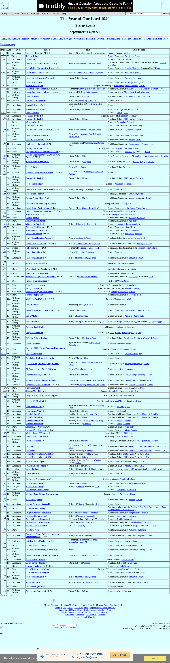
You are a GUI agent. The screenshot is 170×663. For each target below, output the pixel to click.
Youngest (88, 607)
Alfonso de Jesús (41, 380)
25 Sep (4, 250)
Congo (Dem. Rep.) (90, 208)
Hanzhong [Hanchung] (85, 555)
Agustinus (32, 530)
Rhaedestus (88, 109)
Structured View (105, 610)
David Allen (34, 82)
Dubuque (94, 445)
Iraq (133, 327)
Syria (138, 332)
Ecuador (88, 535)
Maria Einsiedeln (131, 92)
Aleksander (36, 230)
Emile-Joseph (35, 144)
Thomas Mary (36, 391)
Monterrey (80, 380)
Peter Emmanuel (36, 285)
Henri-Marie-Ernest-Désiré (40, 189)
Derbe (85, 198)
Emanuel (33, 566)
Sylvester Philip (45, 348)
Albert (32, 344)
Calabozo (90, 519)
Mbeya (120, 591)
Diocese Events (113, 39)
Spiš (123, 560)
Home (47, 605)
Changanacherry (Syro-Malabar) (120, 569)
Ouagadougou (90, 143)
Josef (34, 184)
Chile (143, 238)
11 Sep (4, 131)
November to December (84, 39)
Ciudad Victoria (131, 380)
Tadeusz (32, 56)
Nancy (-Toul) (83, 258)
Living (70, 607)
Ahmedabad (82, 473)
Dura (85, 310)
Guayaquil (141, 535)
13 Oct (4, 434)
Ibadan (123, 273)
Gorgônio (42, 151)
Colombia (137, 78)
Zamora (128, 572)
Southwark (113, 285)
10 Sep (4, 119)
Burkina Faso (147, 144)
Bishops (4, 14)
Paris (139, 582)
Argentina (137, 72)
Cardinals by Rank (118, 605)
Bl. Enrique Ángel (41, 369)
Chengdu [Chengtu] (85, 189)
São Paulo (133, 194)
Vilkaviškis (80, 252)
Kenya (133, 227)
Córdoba (79, 369)
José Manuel (37, 490)
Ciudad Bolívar (135, 522)
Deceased (79, 607)
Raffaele (32, 248)
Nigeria (130, 273)
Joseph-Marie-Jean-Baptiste (41, 395)
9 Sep (3, 112)
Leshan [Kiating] (120, 204)
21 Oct (4, 519)
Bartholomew (42, 555)
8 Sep (3, 99)
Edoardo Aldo (35, 427)
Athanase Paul (35, 327)
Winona (128, 483)
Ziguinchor (121, 122)
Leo (31, 316)
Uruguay (137, 130)
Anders (34, 233)
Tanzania (127, 591)
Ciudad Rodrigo (98, 405)
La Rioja (120, 369)
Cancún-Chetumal (132, 68)
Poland (138, 56)
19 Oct (4, 499)
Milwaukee (133, 276)
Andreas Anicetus (41, 550)
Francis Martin (34, 483)
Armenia (128, 78)
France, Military (91, 582)
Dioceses (15, 14)
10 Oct (4, 389)
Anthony (36, 227)
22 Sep (4, 214)
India (126, 112)
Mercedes (129, 130)
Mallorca (120, 406)
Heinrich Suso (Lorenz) (39, 173)
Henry (32, 112)
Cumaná (80, 522)
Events (25, 14)
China (97, 189)
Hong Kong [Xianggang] (135, 375)
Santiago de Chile (83, 238)
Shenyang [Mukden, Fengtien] (122, 401)
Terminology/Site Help (160, 623)
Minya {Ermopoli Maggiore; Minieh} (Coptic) (136, 321)
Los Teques (121, 516)
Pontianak (133, 530)
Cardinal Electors (107, 607)
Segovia (128, 541)
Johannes (33, 116)
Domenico (34, 53)
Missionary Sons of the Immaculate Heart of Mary (83, 541)
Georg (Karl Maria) (38, 92)
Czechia (151, 161)
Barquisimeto (82, 513)
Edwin (31, 473)
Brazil (138, 140)
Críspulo (38, 513)
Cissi (85, 156)
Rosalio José (37, 64)
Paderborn (90, 420)
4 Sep (3, 72)
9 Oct (3, 376)
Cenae (86, 591)
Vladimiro (37, 299)
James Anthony (36, 545)
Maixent (31, 122)
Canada (142, 85)
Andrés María (38, 130)
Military (89, 454)
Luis (36, 541)
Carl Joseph (35, 101)
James (39, 569)
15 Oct (4, 455)
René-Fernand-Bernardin (39, 310)
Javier (37, 572)
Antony (34, 295)
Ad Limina (69, 615)
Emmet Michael (35, 105)
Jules (32, 96)
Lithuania (90, 252)
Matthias (42, 494)
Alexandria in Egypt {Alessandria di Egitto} (150, 156)
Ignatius (42, 363)
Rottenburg (82, 101)
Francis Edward (36, 461)
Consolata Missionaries (95, 53)
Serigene (87, 161)
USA (148, 82)
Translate (72, 627)
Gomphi (86, 466)
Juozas (33, 252)
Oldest (96, 607)
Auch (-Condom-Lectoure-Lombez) (143, 89)
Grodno (128, 230)
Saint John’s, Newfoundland (126, 85)
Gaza (85, 457)
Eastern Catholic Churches (85, 617)
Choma (86, 375)
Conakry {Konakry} (137, 385)
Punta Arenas (120, 299)
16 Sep (4, 144)
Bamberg (132, 217)
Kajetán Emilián (37, 161)
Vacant (93, 610)
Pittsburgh (129, 82)
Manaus (132, 198)
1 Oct (3, 290)
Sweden (138, 233)
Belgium (146, 96)
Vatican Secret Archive (147, 248)
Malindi (120, 566)
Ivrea (127, 427)
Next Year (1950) (160, 39)
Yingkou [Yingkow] (120, 479)
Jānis (31, 167)
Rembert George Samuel (41, 276)
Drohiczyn (129, 56)
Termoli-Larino (131, 125)
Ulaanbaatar (122, 269)
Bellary (120, 112)
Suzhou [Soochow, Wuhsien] (89, 362)
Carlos (36, 243)
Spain (71, 408)
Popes (83, 605)
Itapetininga (130, 151)
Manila (120, 433)
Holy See (35, 14)
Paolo (31, 305)
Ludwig (32, 217)
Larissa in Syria (89, 338)
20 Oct (4, 506)
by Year (96, 612)
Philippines (128, 433)
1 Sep (3, 54)
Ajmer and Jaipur (132, 316)
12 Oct (4, 414)
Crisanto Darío (37, 522)
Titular (86, 610)
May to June (52, 39)
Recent (80, 612)
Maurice (32, 582)
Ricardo (36, 281)
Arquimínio (40, 358)
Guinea (150, 385)
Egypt (101, 321)
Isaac (32, 321)
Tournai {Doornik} (133, 96)
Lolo (79, 208)
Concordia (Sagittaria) (86, 224)
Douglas (34, 354)
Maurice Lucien (37, 89)
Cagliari (84, 305)
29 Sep (4, 275)
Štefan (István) (35, 560)
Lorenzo (33, 375)
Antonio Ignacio (37, 519)
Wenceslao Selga (36, 269)
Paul (40, 204)
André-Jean (35, 479)
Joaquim (36, 430)
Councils (101, 615)
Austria (72, 174)
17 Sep (4, 157)
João (35, 198)
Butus (85, 417)
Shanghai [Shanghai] (134, 363)
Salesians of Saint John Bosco (88, 64)
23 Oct (4, 545)
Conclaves (80, 615)
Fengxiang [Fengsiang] (120, 349)
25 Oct (4, 561)
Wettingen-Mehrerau (94, 171)
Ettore (31, 59)
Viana (127, 430)
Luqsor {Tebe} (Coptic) (87, 321)
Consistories (91, 615)
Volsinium (130, 263)
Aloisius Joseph (36, 525)
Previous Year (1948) (142, 39)
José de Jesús (39, 78)
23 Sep (4, 225)
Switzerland (144, 92)
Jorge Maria (38, 238)
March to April (38, 39)
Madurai (132, 295)
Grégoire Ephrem (37, 338)
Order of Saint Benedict (88, 92)
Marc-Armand (35, 258)
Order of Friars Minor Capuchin (89, 72)
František (34, 414)
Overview (101, 39)
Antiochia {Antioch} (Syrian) (137, 338)
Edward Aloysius (38, 504)
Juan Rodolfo (34, 72)
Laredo (128, 545)
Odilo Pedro (35, 194)
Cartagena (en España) (126, 490)
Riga (78, 167)
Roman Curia (103, 605)
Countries (55, 605)
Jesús (34, 406)
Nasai (85, 483)
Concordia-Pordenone (126, 224)
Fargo (135, 525)
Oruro (119, 281)
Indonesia (139, 135)
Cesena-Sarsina (131, 354)
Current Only (76, 610)
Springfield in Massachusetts (121, 391)
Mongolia (132, 269)
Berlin (119, 420)
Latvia (83, 167)
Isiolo (127, 227)
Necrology (126, 39)
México (157, 68)
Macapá (128, 388)
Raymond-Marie (38, 385)
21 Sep (4, 192)
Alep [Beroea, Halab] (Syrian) (122, 332)
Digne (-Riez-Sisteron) (134, 310)
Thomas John (34, 85)
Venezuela (94, 513)
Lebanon (155, 338)
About (12, 623)
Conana (86, 563)
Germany (92, 101)
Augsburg (119, 184)
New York (129, 454)
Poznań (132, 499)
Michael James (37, 433)
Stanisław (34, 499)
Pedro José (33, 388)
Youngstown (91, 104)
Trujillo (120, 519)
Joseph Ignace (37, 208)
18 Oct (4, 492)
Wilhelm (34, 420)
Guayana (81, 516)
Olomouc (90, 414)
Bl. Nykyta (34, 288)
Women (76, 605)
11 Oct (4, 398)
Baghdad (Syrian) (123, 327)
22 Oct (4, 530)
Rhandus (87, 424)
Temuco (136, 238)
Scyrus (86, 96)
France (162, 89)
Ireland (128, 59)
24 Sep (4, 239)
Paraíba (132, 140)
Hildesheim (123, 116)
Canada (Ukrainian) (131, 288)
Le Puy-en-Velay (120, 395)
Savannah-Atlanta (93, 460)
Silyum (90, 451)
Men (71, 605)
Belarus (135, 230)
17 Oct (4, 485)
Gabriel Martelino (36, 436)
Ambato (80, 535)
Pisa (130, 221)
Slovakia (130, 560)
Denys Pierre (34, 332)
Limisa (86, 119)
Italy (140, 125)
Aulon (85, 78)
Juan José (36, 516)
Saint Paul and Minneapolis (140, 446)
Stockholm (129, 233)
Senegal (130, 122)
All (64, 607)
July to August (65, 39)
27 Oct (4, 569)
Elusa (85, 411)
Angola (134, 430)
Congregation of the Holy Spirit (91, 89)
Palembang (129, 135)
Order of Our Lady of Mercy (88, 243)
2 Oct (3, 319)
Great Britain (132, 285)
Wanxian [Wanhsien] (120, 494)
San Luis (128, 72)
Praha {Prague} (139, 161)
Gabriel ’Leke (37, 273)
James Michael (35, 508)
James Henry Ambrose (39, 454)
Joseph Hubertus (37, 135)
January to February (19, 39)
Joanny (34, 148)
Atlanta (128, 461)
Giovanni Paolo (36, 221)
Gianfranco (34, 125)
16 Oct (4, 474)
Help (64, 14)
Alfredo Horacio (35, 263)
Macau (79, 358)
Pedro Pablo (40, 68)
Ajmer (79, 316)
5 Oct (3, 354)
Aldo (35, 140)
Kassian (31, 214)
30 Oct (4, 589)
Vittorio (34, 224)
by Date (88, 612)
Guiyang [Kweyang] (137, 550)
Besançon (133, 258)
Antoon (36, 591)
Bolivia (126, 281)
